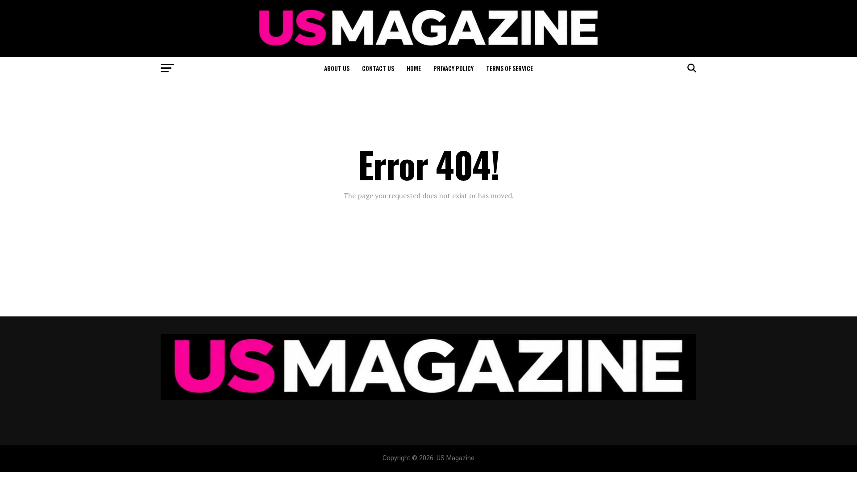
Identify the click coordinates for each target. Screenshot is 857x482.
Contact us (378, 68)
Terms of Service (509, 68)
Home (414, 68)
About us (336, 68)
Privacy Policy (453, 68)
